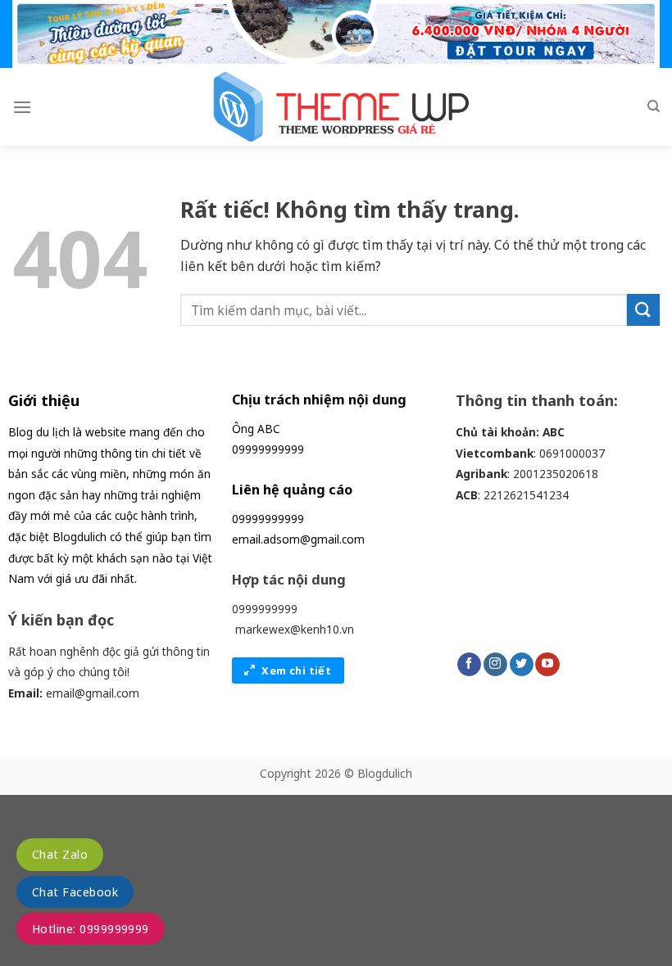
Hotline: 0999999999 (90, 929)
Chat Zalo (60, 854)
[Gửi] (643, 310)
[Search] (653, 106)
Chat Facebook (75, 892)
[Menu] (22, 107)
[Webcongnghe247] (336, 107)
